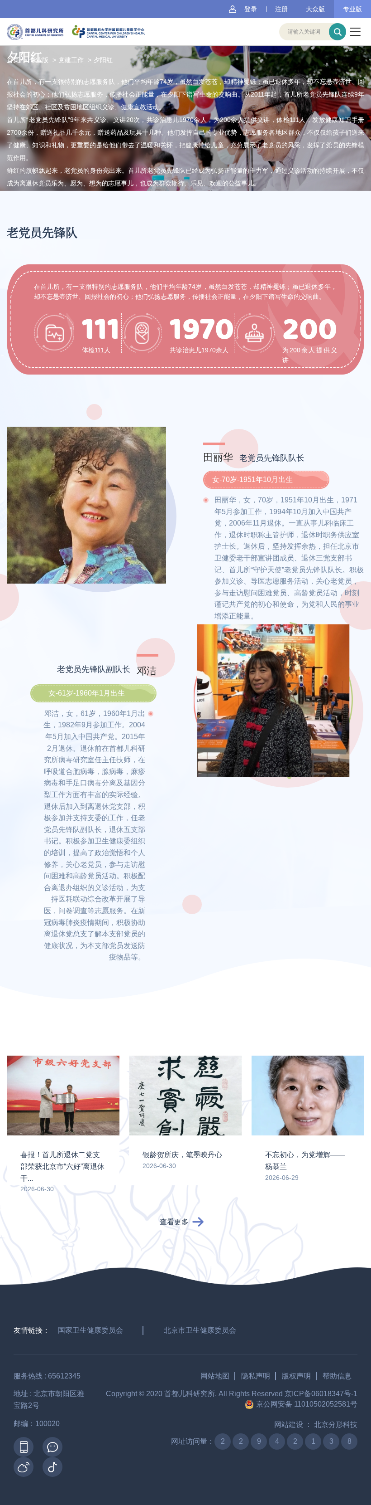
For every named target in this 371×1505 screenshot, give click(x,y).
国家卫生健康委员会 (90, 1330)
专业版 (352, 9)
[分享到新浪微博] (23, 1467)
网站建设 (288, 1424)
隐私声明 (255, 1376)
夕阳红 (103, 59)
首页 (13, 59)
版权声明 (296, 1376)
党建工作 (71, 59)
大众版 (315, 9)
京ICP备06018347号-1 (321, 1394)
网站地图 (214, 1376)
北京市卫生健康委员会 (200, 1330)
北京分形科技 (335, 1424)
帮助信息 (337, 1376)
